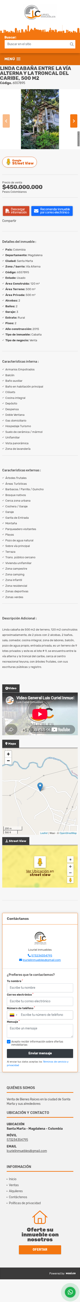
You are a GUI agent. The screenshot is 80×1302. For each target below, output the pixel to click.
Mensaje (13, 1021)
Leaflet (44, 833)
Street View (23, 162)
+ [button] (8, 754)
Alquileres (16, 1191)
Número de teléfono (21, 1008)
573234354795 (41, 955)
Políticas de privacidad (25, 1203)
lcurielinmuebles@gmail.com (42, 960)
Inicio (12, 1179)
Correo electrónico (20, 994)
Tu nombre (15, 981)
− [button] (8, 761)
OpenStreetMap (68, 833)
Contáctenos (18, 1197)
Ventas (14, 1185)
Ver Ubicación (38, 871)
